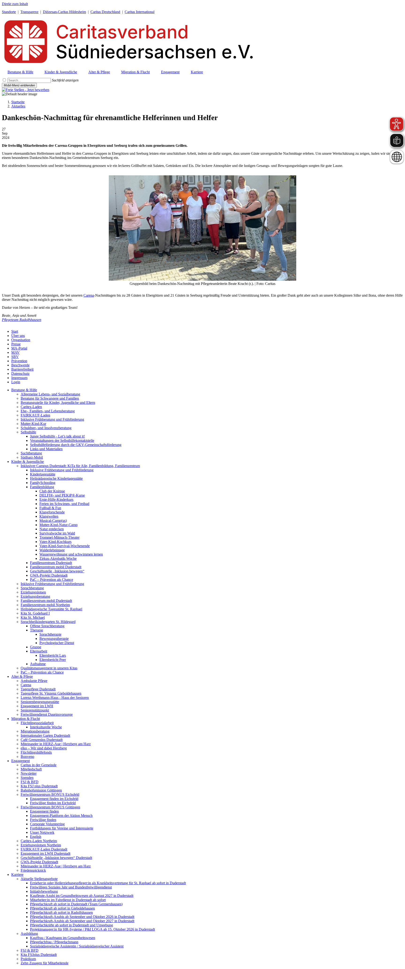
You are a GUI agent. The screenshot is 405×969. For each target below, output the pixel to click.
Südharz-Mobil (32, 457)
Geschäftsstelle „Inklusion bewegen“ (57, 571)
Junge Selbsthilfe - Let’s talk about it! (57, 436)
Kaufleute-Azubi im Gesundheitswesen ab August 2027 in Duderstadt (81, 896)
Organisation (20, 340)
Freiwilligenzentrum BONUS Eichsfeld (50, 794)
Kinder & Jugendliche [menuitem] (61, 72)
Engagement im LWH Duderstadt (45, 853)
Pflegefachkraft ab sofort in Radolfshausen (61, 912)
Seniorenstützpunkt (35, 710)
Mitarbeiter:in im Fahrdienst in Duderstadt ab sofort (68, 900)
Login (15, 382)
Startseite (18, 102)
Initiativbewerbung (44, 891)
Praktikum (28, 959)
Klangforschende (52, 512)
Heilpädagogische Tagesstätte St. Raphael (51, 609)
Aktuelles (18, 106)
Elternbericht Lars (52, 655)
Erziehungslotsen (33, 592)
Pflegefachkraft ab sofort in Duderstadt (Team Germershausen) (76, 904)
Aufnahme (38, 664)
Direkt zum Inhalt (15, 4)
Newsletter (29, 773)
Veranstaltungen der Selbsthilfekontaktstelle (62, 440)
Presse (16, 344)
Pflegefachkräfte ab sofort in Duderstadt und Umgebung (71, 925)
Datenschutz (20, 374)
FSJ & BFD (29, 782)
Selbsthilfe (28, 432)
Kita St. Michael (33, 617)
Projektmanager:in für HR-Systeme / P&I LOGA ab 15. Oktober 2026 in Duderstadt (92, 929)
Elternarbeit (38, 651)
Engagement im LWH (37, 706)
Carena (88, 295)
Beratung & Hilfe (24, 390)
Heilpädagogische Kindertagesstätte (56, 478)
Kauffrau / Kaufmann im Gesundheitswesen (62, 938)
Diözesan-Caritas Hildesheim (64, 12)
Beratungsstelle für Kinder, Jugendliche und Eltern (58, 403)
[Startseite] (127, 64)
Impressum (19, 378)
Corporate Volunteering (47, 824)
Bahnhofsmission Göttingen (41, 790)
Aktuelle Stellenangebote (39, 879)
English (35, 837)
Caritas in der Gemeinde (38, 765)
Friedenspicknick (33, 870)
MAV (15, 352)
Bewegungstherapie (54, 639)
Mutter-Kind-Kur (33, 424)
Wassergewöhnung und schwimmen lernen (71, 554)
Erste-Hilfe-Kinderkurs (56, 499)
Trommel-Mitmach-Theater (59, 537)
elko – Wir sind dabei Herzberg (44, 748)
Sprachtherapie (50, 634)
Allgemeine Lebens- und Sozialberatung (50, 394)
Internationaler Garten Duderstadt (45, 735)
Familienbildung (42, 487)
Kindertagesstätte (42, 474)
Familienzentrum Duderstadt (51, 563)
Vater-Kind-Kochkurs (55, 542)
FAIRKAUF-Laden (35, 415)
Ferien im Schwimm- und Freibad (64, 504)
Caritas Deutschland (105, 12)
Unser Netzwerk (42, 832)
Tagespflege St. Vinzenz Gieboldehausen (51, 693)
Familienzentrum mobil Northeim (45, 605)
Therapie (36, 630)
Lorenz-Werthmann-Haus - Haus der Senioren (55, 698)
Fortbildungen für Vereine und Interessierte (61, 828)
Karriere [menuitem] (197, 72)
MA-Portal (19, 348)
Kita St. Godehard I (35, 613)
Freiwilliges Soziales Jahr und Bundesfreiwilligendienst (71, 887)
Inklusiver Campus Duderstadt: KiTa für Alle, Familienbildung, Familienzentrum (80, 466)
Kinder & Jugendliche (27, 462)
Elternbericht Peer (52, 660)
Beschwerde (20, 365)
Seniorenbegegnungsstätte (40, 702)
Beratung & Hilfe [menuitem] (20, 72)
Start (14, 331)
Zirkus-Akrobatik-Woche (58, 558)
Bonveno (27, 757)
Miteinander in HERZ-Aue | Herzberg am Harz (56, 744)
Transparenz (29, 12)
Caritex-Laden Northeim (39, 841)
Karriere (17, 875)
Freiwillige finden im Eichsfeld (53, 803)
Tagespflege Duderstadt (38, 689)
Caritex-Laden (31, 407)
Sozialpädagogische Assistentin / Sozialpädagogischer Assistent (77, 946)
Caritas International (139, 12)
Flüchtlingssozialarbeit (37, 723)
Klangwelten (48, 516)
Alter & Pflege (22, 676)
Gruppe (35, 647)
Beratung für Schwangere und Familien (50, 398)
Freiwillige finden (43, 820)
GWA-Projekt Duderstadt (49, 575)
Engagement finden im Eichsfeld (54, 799)
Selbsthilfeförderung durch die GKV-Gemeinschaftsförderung (75, 445)
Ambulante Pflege (34, 681)
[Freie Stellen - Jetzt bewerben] (25, 90)
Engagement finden (44, 811)
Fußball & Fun (50, 508)
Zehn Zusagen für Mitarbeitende (44, 963)
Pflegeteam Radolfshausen (21, 320)
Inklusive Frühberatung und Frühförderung (52, 419)
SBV (15, 357)
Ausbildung (29, 934)
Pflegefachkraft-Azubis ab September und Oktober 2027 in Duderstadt (82, 921)
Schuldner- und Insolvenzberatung (46, 428)
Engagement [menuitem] (170, 72)
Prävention (19, 361)
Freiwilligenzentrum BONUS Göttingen (50, 807)
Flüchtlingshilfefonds (36, 752)
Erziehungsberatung (35, 596)
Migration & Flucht (25, 719)
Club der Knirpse (52, 491)
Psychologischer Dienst (56, 643)
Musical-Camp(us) (53, 521)
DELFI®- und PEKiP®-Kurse (62, 495)
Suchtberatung (31, 453)
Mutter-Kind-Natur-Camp (58, 525)
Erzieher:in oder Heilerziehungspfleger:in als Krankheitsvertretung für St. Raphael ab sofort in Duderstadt (108, 883)
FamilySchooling (42, 483)
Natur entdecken (51, 529)
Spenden (27, 778)
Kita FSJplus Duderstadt (39, 955)
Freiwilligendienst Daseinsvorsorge (47, 714)
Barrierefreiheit (22, 369)
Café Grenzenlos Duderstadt (42, 740)
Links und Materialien (46, 449)
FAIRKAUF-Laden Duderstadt (44, 849)
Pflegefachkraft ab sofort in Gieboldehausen (62, 908)
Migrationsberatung (35, 731)
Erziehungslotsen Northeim (41, 845)
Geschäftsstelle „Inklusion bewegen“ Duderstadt (56, 858)
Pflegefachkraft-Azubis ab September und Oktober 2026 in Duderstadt (82, 917)
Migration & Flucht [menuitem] (135, 72)
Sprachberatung (32, 588)
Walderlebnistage (52, 550)
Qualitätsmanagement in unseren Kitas (49, 668)
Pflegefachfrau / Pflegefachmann (54, 942)
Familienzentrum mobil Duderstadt (55, 567)
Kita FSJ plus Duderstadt (39, 786)
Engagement (20, 761)
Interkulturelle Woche (46, 727)
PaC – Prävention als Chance (51, 580)
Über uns (18, 336)
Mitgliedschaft (31, 769)
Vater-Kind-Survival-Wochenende (64, 546)
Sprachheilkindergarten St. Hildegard (48, 622)
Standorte (9, 12)
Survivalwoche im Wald (57, 533)
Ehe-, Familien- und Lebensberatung (48, 411)
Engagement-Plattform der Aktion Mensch (61, 816)
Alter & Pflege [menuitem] (99, 72)
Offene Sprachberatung (47, 626)
